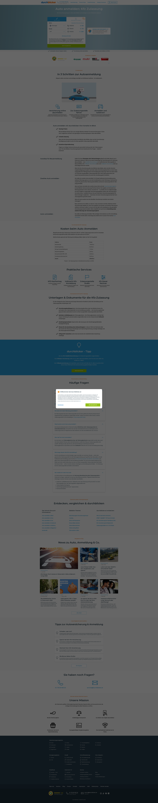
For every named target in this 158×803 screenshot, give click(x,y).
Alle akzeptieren (93, 404)
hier (80, 401)
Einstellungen (61, 404)
